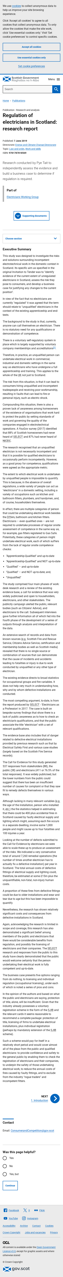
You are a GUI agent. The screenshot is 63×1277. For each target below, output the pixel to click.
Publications (18, 100)
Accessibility (9, 1225)
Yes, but (14, 1174)
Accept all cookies (31, 47)
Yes (11, 1158)
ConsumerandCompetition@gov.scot (32, 1130)
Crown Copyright (11, 1232)
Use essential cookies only (31, 57)
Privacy (54, 1232)
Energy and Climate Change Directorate (35, 144)
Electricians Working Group (23, 197)
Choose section (13, 238)
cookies (16, 6)
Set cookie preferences (31, 66)
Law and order (16, 149)
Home (6, 100)
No (11, 1166)
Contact (36, 1225)
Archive (24, 1225)
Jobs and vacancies (35, 1232)
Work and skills (33, 149)
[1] (54, 347)
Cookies (49, 1225)
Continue (10, 1185)
